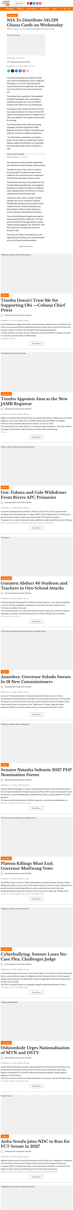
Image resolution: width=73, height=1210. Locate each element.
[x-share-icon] (12, 72)
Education (44, 9)
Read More (36, 343)
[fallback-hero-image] (36, 274)
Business (10, 9)
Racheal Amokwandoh (20, 62)
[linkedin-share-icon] (20, 72)
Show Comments (26, 246)
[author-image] (8, 62)
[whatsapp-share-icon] (8, 72)
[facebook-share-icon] (16, 72)
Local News (32, 9)
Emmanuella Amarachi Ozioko (18, 315)
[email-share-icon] (23, 72)
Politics (20, 9)
